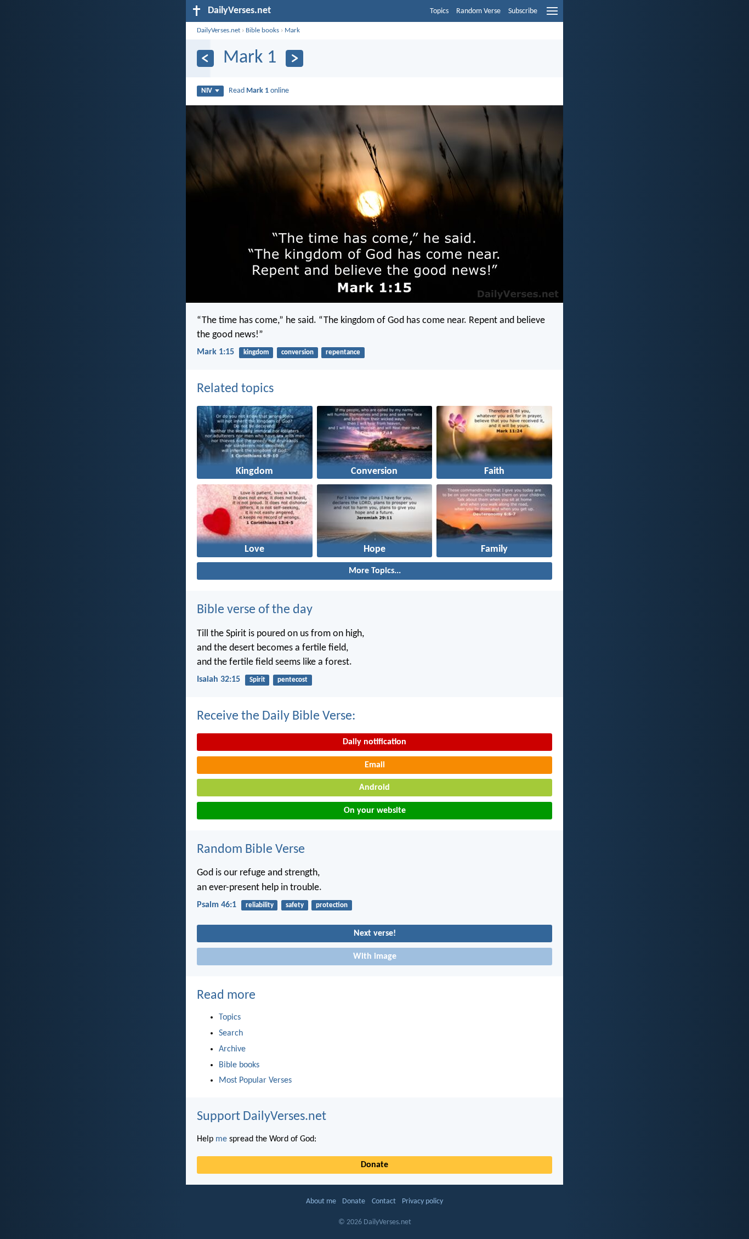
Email (375, 765)
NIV (206, 90)
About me (321, 1201)
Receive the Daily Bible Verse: (276, 716)
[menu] (552, 15)
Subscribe (522, 11)
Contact (384, 1201)
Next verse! (375, 933)
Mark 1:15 (215, 352)
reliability (260, 905)
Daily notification (374, 742)
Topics (439, 11)
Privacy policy (422, 1201)
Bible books (262, 30)
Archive (232, 1049)
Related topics (235, 388)
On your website (375, 810)
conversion (297, 352)
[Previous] (205, 58)
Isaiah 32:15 (218, 679)
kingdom (256, 352)
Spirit (257, 679)
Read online (259, 91)
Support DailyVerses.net (261, 1116)
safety (295, 905)
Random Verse (478, 11)
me (221, 1139)
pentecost (292, 679)
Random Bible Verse (251, 849)
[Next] (294, 58)
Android (374, 787)
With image (374, 956)
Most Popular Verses (255, 1080)
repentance (343, 352)
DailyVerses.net (218, 30)
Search (231, 1033)
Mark (292, 30)
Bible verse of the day (255, 609)
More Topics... (375, 571)
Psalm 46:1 (216, 905)
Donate (374, 1165)
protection (332, 905)
